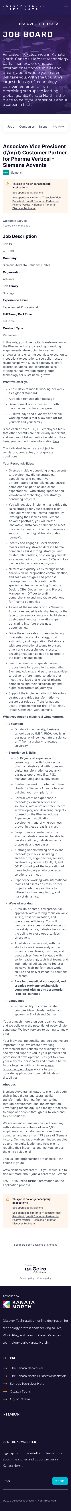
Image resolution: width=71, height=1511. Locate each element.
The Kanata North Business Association (38, 1376)
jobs (10, 126)
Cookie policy (44, 1278)
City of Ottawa (20, 1399)
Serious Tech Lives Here (27, 1383)
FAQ (6, 1181)
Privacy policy (27, 1278)
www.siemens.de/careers (20, 1170)
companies (27, 126)
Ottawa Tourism (21, 1391)
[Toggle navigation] (66, 7)
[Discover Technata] (23, 7)
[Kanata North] (35, 1304)
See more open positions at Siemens (35, 1244)
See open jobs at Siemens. (28, 192)
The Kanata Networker (27, 1368)
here (56, 441)
